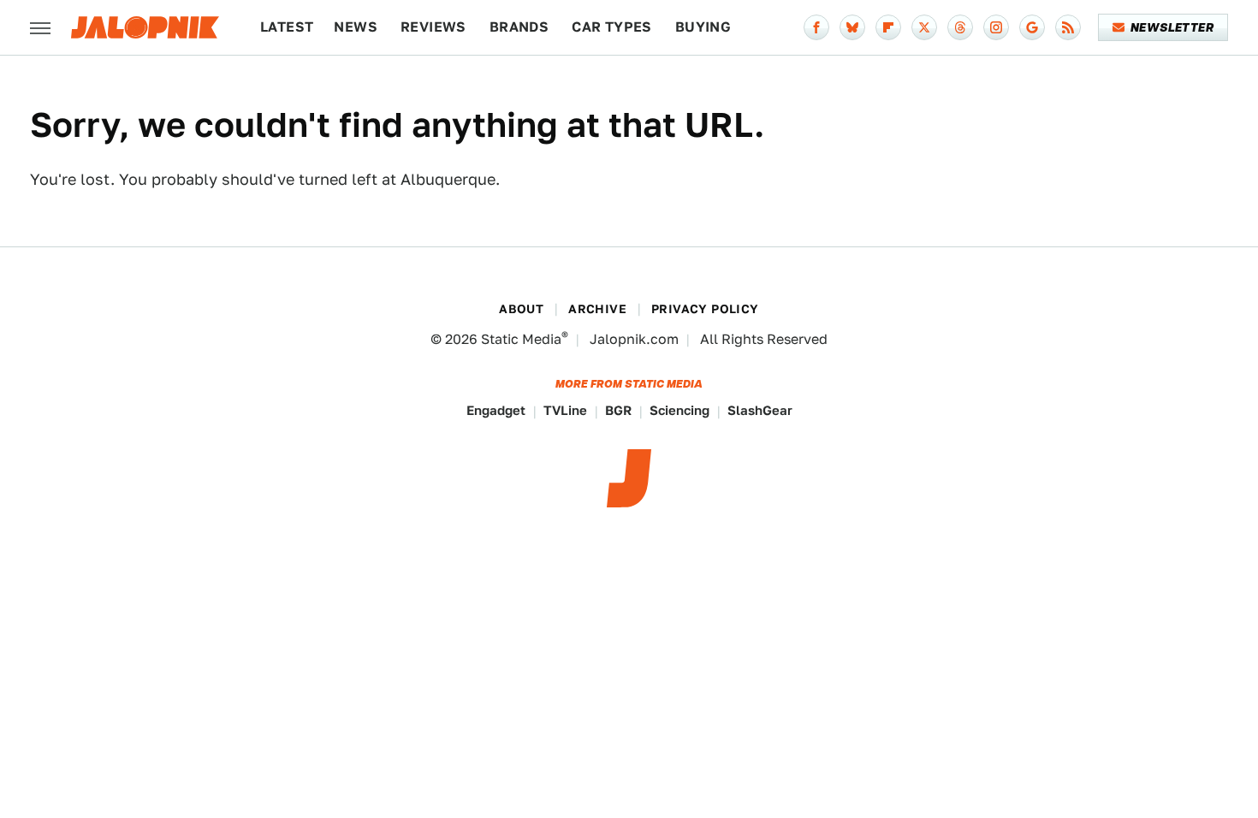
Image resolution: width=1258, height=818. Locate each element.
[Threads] (960, 27)
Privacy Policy (705, 309)
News (355, 27)
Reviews (433, 27)
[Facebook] (816, 27)
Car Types (612, 27)
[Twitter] (924, 27)
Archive (597, 309)
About (521, 309)
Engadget (495, 410)
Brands (519, 27)
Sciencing (679, 410)
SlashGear (759, 410)
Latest (286, 27)
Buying (703, 27)
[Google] (1032, 27)
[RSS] (1068, 27)
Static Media (521, 339)
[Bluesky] (852, 27)
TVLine (565, 410)
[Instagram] (996, 27)
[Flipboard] (888, 27)
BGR (618, 410)
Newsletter (1171, 27)
